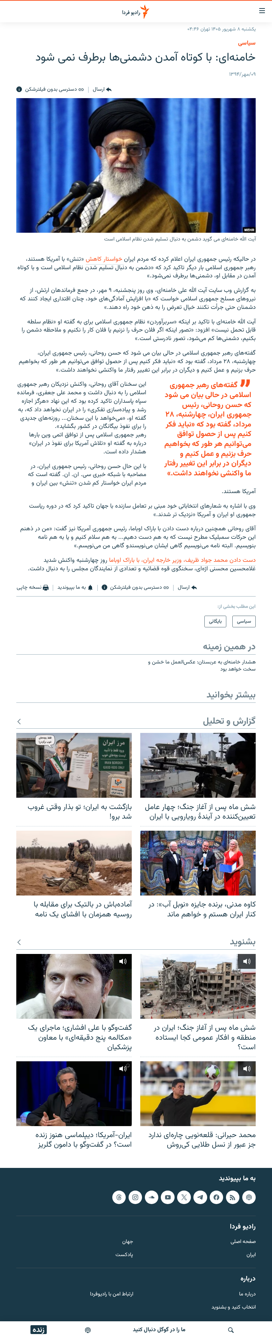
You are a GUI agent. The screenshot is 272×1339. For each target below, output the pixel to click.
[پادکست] (87, 1330)
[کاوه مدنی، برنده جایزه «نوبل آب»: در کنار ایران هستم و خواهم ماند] (198, 863)
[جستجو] (231, 1330)
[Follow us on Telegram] (200, 1197)
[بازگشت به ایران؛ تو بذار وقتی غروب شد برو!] (74, 765)
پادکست (124, 1255)
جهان (127, 1242)
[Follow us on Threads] (119, 1197)
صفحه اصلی (243, 1242)
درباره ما (247, 1294)
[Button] (102, 89)
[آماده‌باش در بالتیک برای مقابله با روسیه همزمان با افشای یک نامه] (74, 863)
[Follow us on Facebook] (216, 1197)
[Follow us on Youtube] (167, 1197)
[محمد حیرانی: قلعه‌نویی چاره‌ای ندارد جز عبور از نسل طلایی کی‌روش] (198, 1093)
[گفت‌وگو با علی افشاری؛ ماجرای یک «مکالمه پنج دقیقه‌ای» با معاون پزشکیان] (74, 986)
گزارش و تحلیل (229, 721)
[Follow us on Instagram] (135, 1197)
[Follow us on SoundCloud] (151, 1197)
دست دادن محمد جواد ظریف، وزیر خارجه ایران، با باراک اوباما (181, 560)
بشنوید (243, 942)
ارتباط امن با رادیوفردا (111, 1294)
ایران (251, 1255)
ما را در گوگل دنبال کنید (159, 1330)
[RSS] (232, 1197)
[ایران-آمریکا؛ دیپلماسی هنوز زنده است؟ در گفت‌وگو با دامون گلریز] (74, 1093)
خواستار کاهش (105, 259)
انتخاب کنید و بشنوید (233, 1307)
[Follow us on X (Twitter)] (184, 1197)
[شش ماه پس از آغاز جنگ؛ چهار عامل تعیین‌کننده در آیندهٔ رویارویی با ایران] (198, 765)
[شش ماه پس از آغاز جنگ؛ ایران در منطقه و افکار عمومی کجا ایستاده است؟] (198, 986)
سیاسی (247, 43)
